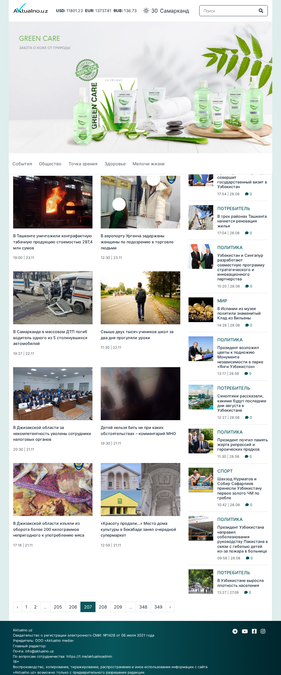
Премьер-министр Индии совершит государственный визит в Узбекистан (242, 179)
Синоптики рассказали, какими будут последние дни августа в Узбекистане (241, 403)
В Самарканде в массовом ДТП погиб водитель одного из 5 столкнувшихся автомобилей (50, 337)
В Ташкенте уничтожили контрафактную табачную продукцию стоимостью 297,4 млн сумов (52, 241)
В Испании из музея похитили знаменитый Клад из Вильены (239, 313)
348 (143, 607)
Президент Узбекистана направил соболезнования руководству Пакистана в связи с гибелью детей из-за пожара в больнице (242, 539)
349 (158, 607)
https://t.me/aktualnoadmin (89, 656)
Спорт (225, 471)
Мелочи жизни (149, 163)
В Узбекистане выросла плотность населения (240, 582)
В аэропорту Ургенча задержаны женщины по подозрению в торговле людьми (137, 241)
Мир (222, 300)
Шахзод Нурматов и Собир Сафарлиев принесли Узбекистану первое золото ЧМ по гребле (239, 488)
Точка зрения (83, 163)
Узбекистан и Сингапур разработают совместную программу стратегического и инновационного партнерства (241, 267)
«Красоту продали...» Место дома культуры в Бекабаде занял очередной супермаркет (138, 529)
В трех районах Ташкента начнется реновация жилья (242, 221)
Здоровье (115, 163)
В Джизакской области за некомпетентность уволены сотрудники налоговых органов (52, 433)
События (22, 163)
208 (103, 607)
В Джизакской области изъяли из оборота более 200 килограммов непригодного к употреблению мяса (48, 529)
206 (73, 607)
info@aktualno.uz (39, 651)
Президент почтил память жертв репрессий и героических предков (242, 444)
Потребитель (233, 208)
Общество (50, 163)
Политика (230, 247)
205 (58, 607)
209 (118, 607)
